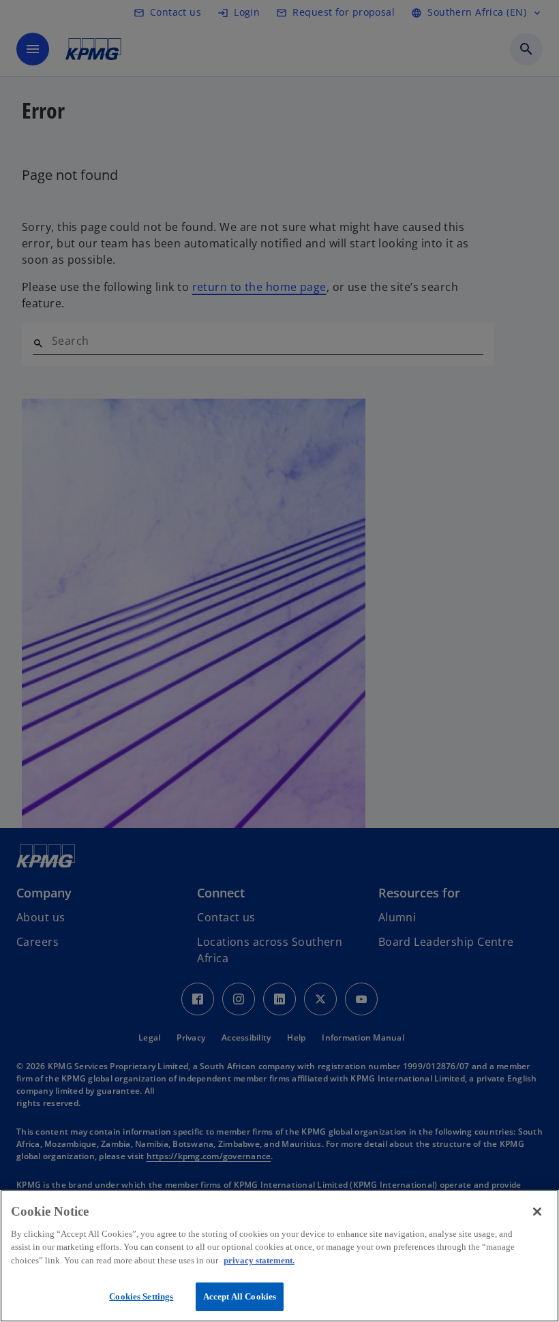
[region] (279, 1256)
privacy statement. (259, 1260)
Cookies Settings (141, 1296)
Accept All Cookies (239, 1296)
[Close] (537, 1212)
